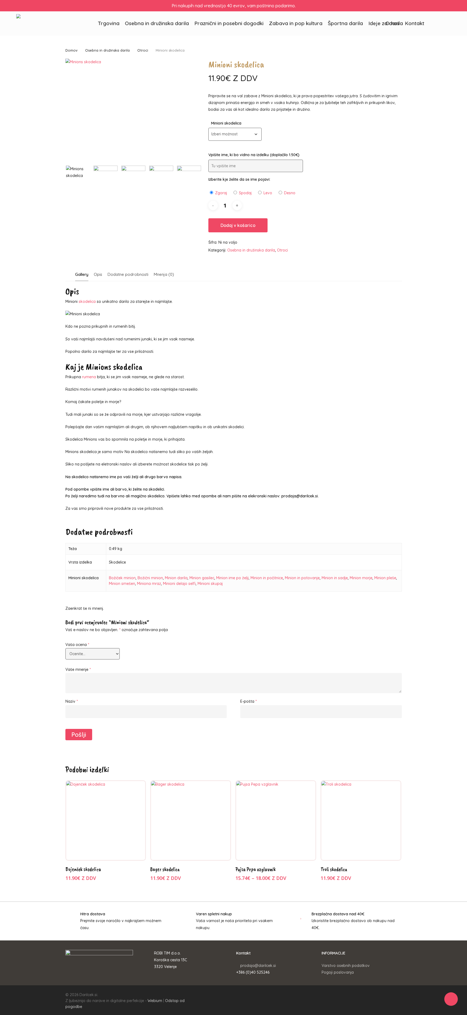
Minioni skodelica (226, 123)
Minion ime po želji (232, 577)
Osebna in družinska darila (107, 50)
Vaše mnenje (78, 669)
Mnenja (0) (164, 274)
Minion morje (361, 577)
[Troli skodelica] (361, 820)
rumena (88, 376)
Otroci (142, 50)
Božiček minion (122, 577)
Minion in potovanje (302, 577)
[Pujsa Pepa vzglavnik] (275, 820)
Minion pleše (385, 577)
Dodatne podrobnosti (128, 274)
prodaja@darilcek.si (258, 965)
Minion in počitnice (267, 577)
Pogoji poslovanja (338, 972)
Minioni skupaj (210, 583)
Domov (71, 50)
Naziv (71, 701)
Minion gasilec (201, 577)
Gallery (81, 274)
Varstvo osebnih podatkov (346, 965)
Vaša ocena (77, 644)
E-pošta (248, 701)
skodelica (87, 301)
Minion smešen (122, 583)
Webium (155, 1000)
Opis (98, 274)
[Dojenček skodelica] (105, 820)
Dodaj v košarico (238, 225)
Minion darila (176, 577)
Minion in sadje (335, 577)
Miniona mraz (149, 583)
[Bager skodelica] (190, 820)
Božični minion (150, 577)
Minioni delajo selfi (179, 583)
